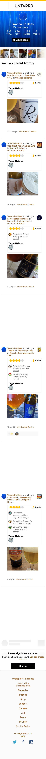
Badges (23, 694)
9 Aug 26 (10, 579)
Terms (23, 717)
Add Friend (22, 40)
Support (23, 703)
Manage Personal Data (23, 734)
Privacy (23, 721)
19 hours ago (12, 132)
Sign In (23, 666)
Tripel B (10, 350)
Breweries (23, 690)
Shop (23, 699)
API (23, 712)
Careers (23, 708)
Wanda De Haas (14, 73)
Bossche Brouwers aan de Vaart (20, 354)
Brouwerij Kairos (25, 350)
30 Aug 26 (11, 205)
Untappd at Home (23, 78)
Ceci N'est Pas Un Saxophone (21, 146)
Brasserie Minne (17, 148)
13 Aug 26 (11, 427)
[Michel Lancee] (17, 433)
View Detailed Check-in (27, 132)
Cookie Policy (23, 726)
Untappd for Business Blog (23, 684)
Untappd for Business (23, 678)
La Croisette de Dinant (17, 218)
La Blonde (12, 497)
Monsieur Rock (14, 75)
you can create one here (31, 658)
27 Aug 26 (11, 287)
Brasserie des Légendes (18, 221)
